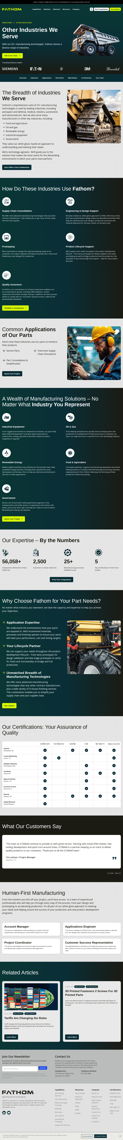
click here (87, 2)
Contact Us (96, 1112)
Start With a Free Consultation (16, 167)
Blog (77, 1106)
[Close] (120, 1136)
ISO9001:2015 (45, 744)
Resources (66, 9)
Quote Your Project (12, 374)
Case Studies (80, 1093)
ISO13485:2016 (59, 744)
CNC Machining (61, 1099)
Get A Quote (115, 9)
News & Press (97, 1097)
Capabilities (36, 9)
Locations (95, 1122)
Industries (56, 9)
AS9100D (73, 744)
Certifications (86, 78)
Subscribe (43, 1068)
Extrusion (58, 1112)
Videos (77, 1103)
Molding (58, 1109)
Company (75, 9)
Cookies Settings (87, 1136)
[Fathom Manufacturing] (24, 1092)
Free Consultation (101, 9)
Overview (22, 78)
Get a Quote (9, 706)
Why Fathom (72, 78)
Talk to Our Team (10, 56)
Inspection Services (62, 1125)
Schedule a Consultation (14, 308)
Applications (46, 78)
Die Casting (59, 1116)
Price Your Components (61, 579)
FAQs (77, 1110)
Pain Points (60, 78)
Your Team (100, 78)
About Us (95, 1093)
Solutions (47, 9)
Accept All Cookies (100, 1136)
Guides (77, 1113)
